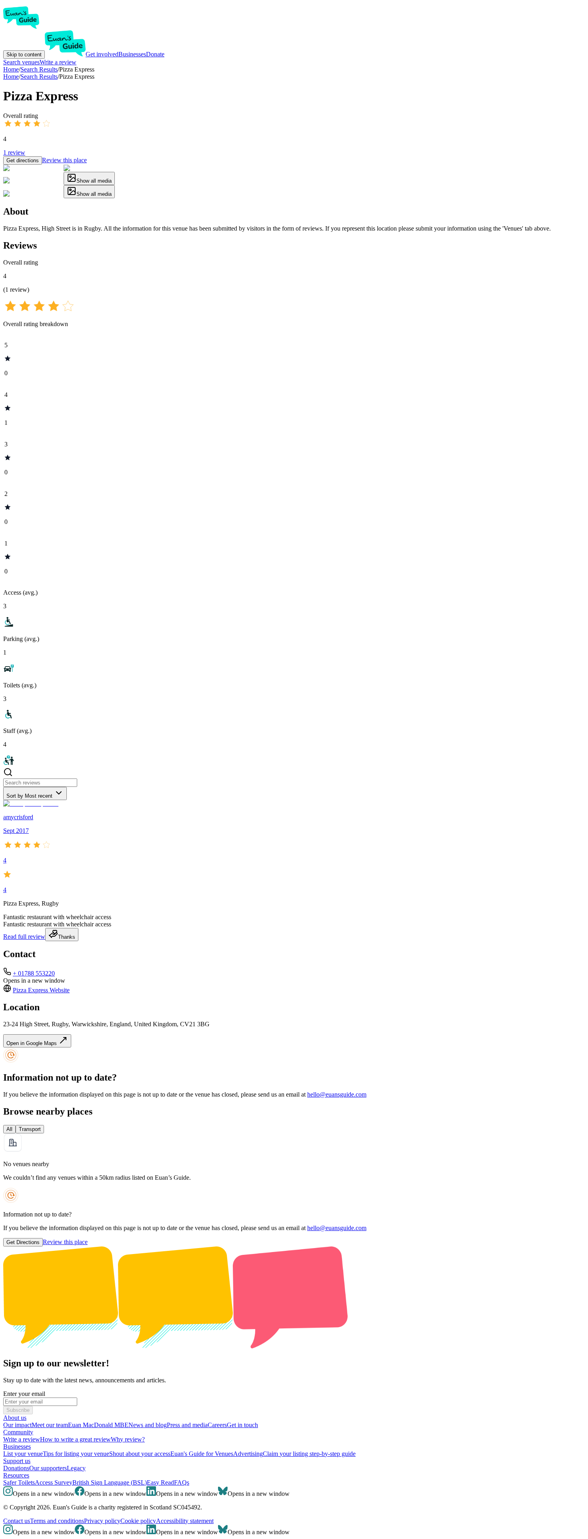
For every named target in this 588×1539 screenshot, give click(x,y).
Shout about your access (139, 1453)
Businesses (132, 54)
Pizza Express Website (41, 990)
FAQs (181, 1482)
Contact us (16, 1520)
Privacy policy (102, 1520)
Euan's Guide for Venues (201, 1453)
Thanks (66, 937)
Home (11, 76)
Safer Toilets (19, 1482)
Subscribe (18, 1410)
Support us (16, 1460)
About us (14, 1417)
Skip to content (24, 55)
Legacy (76, 1468)
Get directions (22, 160)
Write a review (58, 62)
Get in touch (242, 1425)
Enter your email (24, 1393)
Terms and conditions (57, 1520)
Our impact (17, 1425)
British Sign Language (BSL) (109, 1482)
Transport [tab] (30, 1129)
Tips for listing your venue (76, 1453)
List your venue (23, 1453)
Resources (16, 1475)
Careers (217, 1425)
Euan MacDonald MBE (98, 1425)
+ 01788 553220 (34, 973)
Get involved (102, 54)
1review (14, 152)
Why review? (128, 1439)
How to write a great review (75, 1439)
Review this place (64, 160)
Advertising (248, 1453)
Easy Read (160, 1482)
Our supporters (48, 1468)
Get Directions (23, 1242)
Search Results (39, 76)
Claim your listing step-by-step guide (309, 1453)
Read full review (24, 936)
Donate (155, 54)
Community (18, 1432)
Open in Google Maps (32, 1043)
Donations (16, 1468)
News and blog (147, 1425)
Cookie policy (138, 1520)
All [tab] (9, 1129)
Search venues (21, 62)
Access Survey (53, 1482)
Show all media (94, 181)
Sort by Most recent (29, 796)
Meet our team (50, 1425)
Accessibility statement (185, 1520)
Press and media (187, 1425)
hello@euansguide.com (336, 1094)
